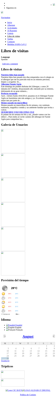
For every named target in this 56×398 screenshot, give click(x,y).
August (28, 336)
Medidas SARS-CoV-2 (16, 44)
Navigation (5, 17)
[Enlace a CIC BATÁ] (14, 390)
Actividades (12, 28)
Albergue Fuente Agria (11, 84)
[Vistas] (13, 152)
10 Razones (12, 31)
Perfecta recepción (9, 93)
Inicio (9, 22)
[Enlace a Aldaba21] (36, 390)
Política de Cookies (28, 395)
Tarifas (10, 39)
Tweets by (5, 361)
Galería (10, 33)
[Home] (2, 12)
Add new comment (10, 64)
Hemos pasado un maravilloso (14, 103)
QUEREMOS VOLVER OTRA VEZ (17, 112)
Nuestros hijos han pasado (12, 75)
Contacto (11, 42)
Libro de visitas (13, 36)
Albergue (11, 25)
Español (18, 325)
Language (5, 57)
